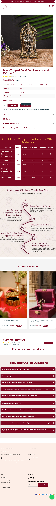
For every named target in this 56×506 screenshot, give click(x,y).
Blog (29, 459)
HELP (2, 474)
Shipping (3, 477)
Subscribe (43, 485)
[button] (2, 1)
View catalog (53, 6)
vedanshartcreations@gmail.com (11, 454)
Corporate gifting (5, 487)
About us (30, 452)
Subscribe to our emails (36, 481)
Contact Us (4, 485)
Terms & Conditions (33, 457)
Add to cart (13, 105)
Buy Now (25, 105)
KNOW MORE (32, 449)
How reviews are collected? (12, 345)
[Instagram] (28, 478)
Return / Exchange (6, 480)
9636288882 (6, 452)
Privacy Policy (31, 454)
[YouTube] (31, 477)
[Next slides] (53, 299)
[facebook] (33, 478)
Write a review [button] (48, 343)
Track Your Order (5, 482)
